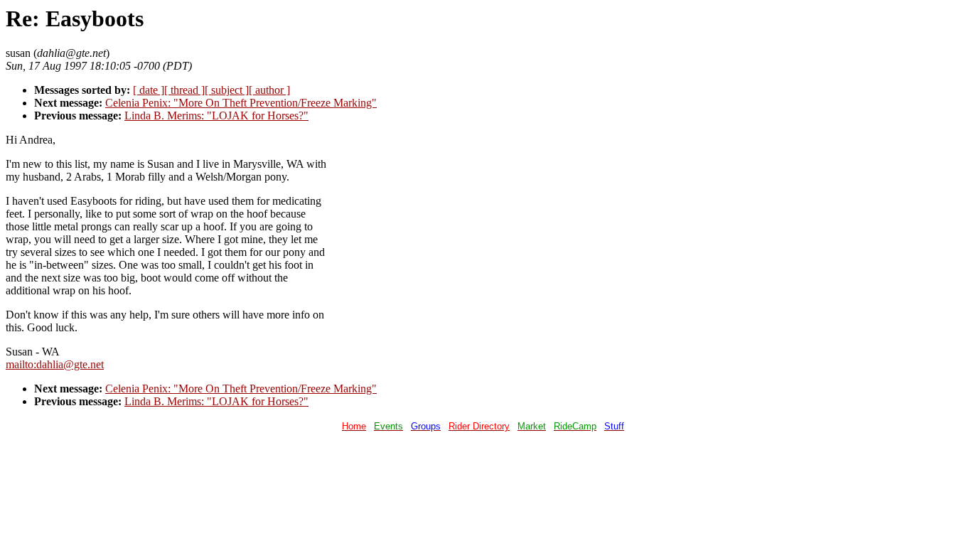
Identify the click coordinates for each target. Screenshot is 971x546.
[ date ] (148, 90)
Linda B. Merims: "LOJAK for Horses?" (216, 115)
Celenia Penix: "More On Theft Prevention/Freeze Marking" (241, 103)
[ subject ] (227, 90)
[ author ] (269, 90)
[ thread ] (184, 90)
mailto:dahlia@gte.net (55, 364)
